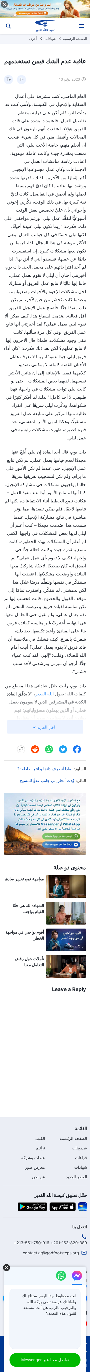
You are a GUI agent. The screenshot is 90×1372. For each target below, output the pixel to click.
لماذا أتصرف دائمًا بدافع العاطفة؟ (44, 768)
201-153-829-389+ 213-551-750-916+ (50, 1242)
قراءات (81, 1157)
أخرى (33, 38)
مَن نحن (38, 1176)
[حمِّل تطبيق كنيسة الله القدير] (82, 1206)
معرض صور (35, 1167)
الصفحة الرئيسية (75, 38)
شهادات (50, 38)
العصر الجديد (76, 1176)
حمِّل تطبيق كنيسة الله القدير (60, 1195)
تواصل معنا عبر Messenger (45, 1359)
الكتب (40, 1138)
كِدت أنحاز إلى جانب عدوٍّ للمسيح (47, 780)
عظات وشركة (33, 1157)
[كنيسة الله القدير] (45, 26)
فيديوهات (79, 1147)
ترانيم (40, 1147)
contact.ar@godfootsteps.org (51, 1252)
